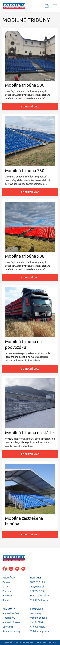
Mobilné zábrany (11, 622)
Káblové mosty (37, 626)
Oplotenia (7, 626)
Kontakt (6, 600)
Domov (6, 582)
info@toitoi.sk (37, 586)
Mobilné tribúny (10, 613)
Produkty (7, 595)
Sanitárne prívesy (11, 631)
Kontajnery (35, 613)
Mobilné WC (8, 617)
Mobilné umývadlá (39, 631)
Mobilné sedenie (38, 617)
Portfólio (7, 591)
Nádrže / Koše (37, 622)
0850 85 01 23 (37, 582)
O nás (5, 586)
